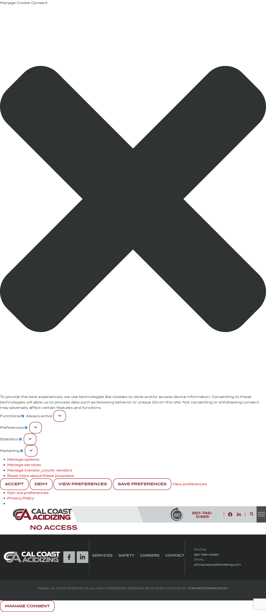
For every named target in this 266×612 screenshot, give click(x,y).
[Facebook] (230, 514)
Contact (174, 555)
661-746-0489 (206, 555)
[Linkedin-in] (239, 514)
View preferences (82, 484)
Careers (150, 555)
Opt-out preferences (27, 492)
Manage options (23, 459)
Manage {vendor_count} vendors (39, 470)
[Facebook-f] (69, 557)
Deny (41, 484)
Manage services (24, 464)
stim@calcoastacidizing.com (217, 565)
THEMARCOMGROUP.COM (208, 588)
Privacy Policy (20, 498)
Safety (126, 555)
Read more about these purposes (40, 475)
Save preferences (142, 484)
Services (102, 555)
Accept (14, 484)
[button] (133, 199)
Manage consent (27, 606)
